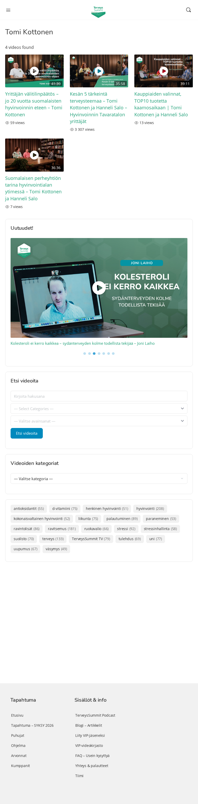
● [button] (85, 353)
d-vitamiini (64, 508)
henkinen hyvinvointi (107, 508)
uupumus (25, 548)
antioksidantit (29, 508)
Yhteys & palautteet (91, 765)
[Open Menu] (8, 9)
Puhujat (17, 735)
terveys (52, 538)
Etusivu (17, 715)
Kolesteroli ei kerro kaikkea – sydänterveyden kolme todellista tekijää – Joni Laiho (83, 343)
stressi (126, 528)
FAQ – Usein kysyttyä (92, 755)
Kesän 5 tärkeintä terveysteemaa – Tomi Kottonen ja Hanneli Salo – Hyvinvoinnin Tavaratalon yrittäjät (98, 107)
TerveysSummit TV (91, 538)
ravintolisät (26, 528)
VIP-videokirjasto (89, 745)
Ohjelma (18, 745)
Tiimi (79, 775)
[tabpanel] (99, 292)
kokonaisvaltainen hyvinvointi (42, 518)
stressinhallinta (160, 528)
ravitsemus (62, 528)
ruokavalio (96, 528)
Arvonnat (18, 755)
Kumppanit (20, 765)
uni (155, 538)
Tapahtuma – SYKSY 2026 (32, 725)
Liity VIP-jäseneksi (90, 735)
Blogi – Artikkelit (88, 725)
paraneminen (161, 518)
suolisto (24, 538)
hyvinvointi (150, 508)
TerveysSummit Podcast (95, 715)
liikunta (88, 518)
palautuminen (121, 518)
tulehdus (130, 538)
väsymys (56, 548)
